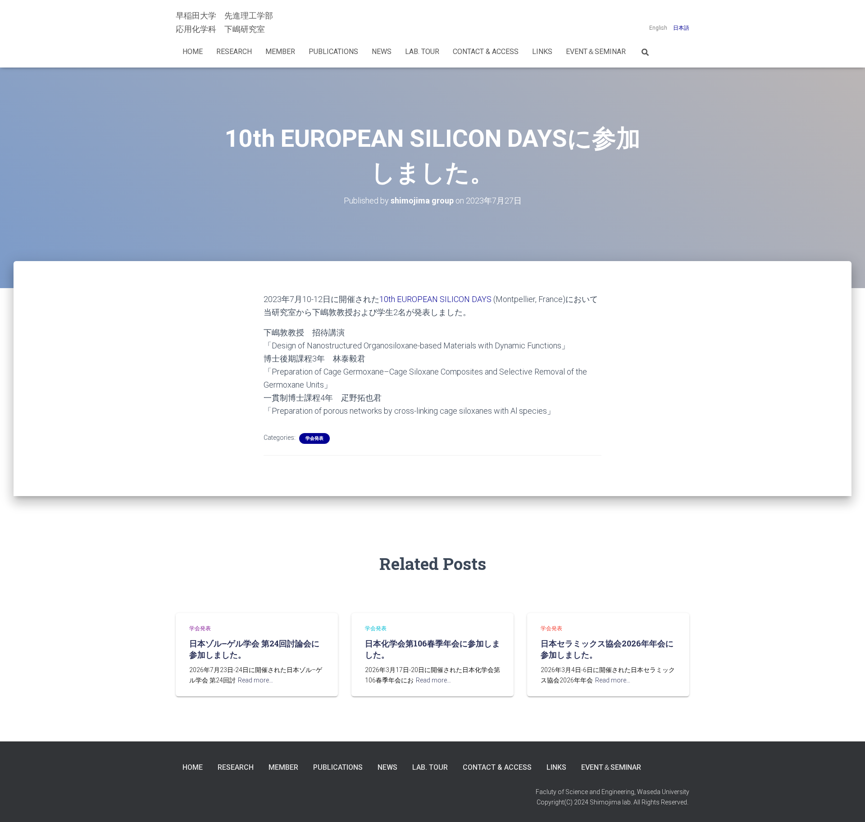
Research (234, 51)
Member (280, 51)
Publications (333, 51)
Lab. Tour (422, 51)
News (382, 51)
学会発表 (314, 438)
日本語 (681, 28)
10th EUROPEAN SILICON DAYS (435, 299)
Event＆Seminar (596, 51)
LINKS (542, 51)
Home (192, 51)
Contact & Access (486, 51)
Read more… (255, 680)
